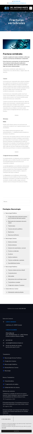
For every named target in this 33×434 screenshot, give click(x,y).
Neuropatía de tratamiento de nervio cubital (17, 222)
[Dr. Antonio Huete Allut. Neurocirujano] (16, 8)
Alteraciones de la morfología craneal (17, 279)
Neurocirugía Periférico (11, 213)
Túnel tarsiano (11, 226)
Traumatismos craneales (14, 282)
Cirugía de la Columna (10, 361)
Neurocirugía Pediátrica (11, 266)
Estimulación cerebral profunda (15, 292)
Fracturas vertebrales (13, 251)
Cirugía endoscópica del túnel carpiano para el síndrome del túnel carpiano (17, 217)
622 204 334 (17, 1)
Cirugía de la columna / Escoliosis (16, 285)
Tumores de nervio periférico (15, 229)
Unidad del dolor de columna (12, 387)
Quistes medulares (12, 257)
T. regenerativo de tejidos (11, 384)
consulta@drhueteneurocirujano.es (17, 3)
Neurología (7, 370)
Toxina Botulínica (9, 381)
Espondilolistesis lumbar (14, 263)
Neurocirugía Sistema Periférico (13, 358)
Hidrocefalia (11, 276)
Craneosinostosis (12, 273)
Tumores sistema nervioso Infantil (16, 270)
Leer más (4, 427)
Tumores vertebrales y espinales (16, 260)
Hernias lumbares (12, 245)
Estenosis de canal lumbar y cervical (17, 248)
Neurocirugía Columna (11, 238)
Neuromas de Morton (13, 235)
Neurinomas (11, 232)
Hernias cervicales (12, 242)
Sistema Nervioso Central (12, 288)
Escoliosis (10, 254)
